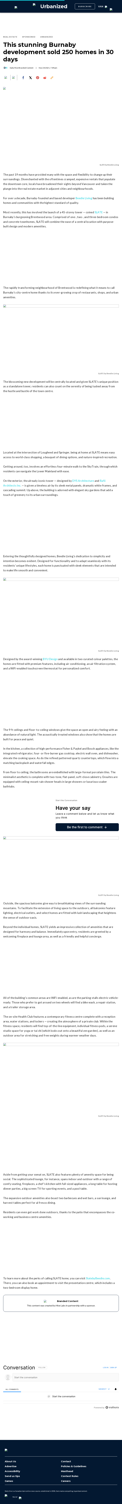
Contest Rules (69, 1476)
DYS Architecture (83, 480)
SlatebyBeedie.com (98, 1278)
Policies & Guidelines (73, 1466)
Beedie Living (84, 198)
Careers (66, 1481)
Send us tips (12, 1476)
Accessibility (12, 1471)
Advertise (11, 1466)
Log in (105, 1367)
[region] (61, 1387)
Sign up (113, 1367)
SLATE (99, 212)
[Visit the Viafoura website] (112, 1407)
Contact (66, 1461)
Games (9, 1481)
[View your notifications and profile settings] (115, 1389)
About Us (10, 1461)
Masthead (67, 1471)
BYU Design (50, 659)
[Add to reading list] (13, 77)
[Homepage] (11, 1449)
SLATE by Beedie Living (109, 165)
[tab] (12, 1389)
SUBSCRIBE (85, 6)
